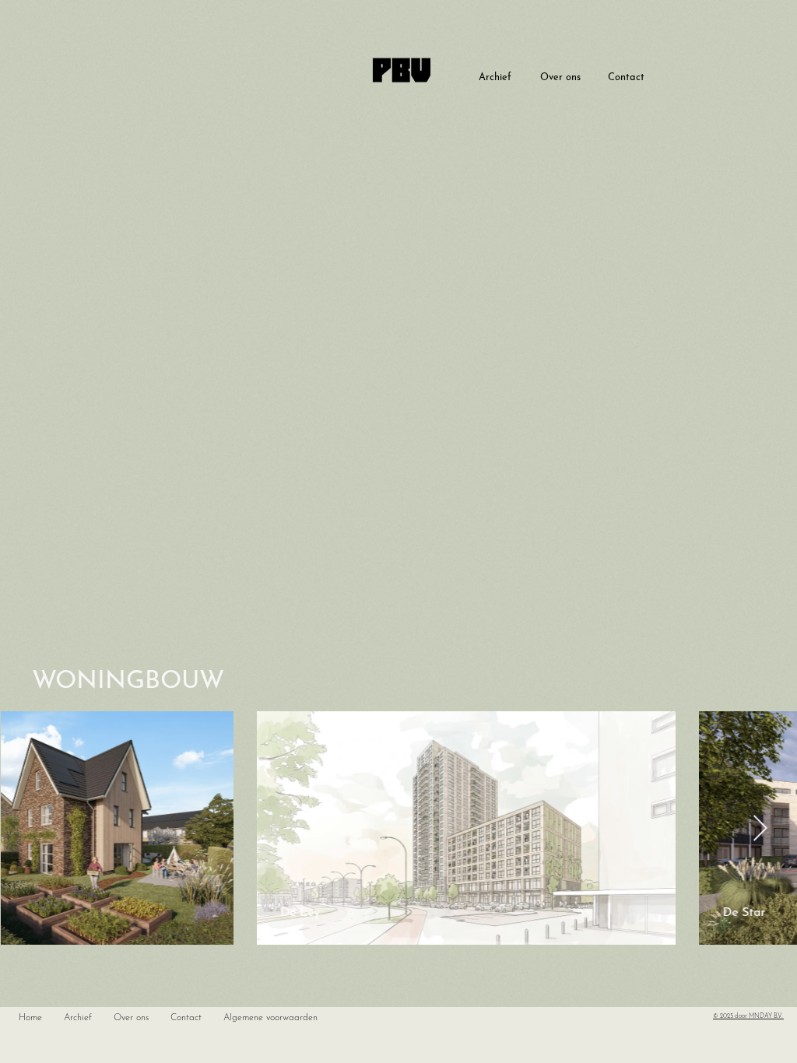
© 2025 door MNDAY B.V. (748, 1016)
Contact (626, 77)
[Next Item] (760, 828)
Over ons (560, 77)
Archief (495, 77)
